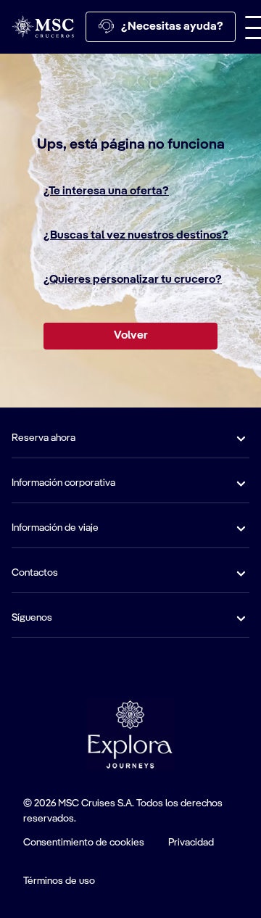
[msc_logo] (43, 26)
